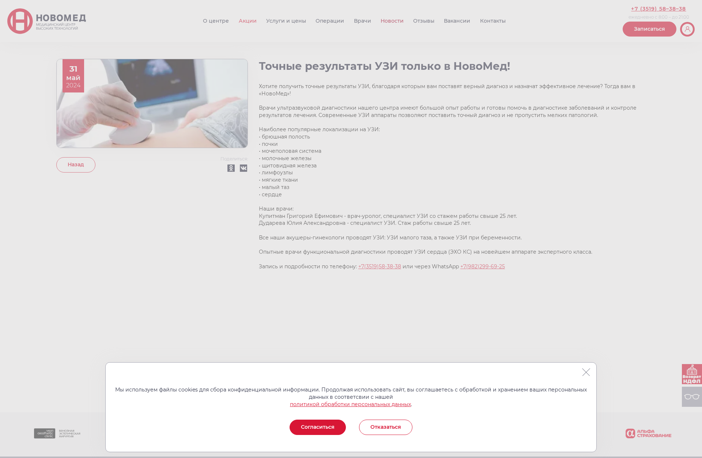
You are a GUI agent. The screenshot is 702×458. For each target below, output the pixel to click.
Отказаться (385, 427)
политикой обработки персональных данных (350, 404)
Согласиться (318, 427)
